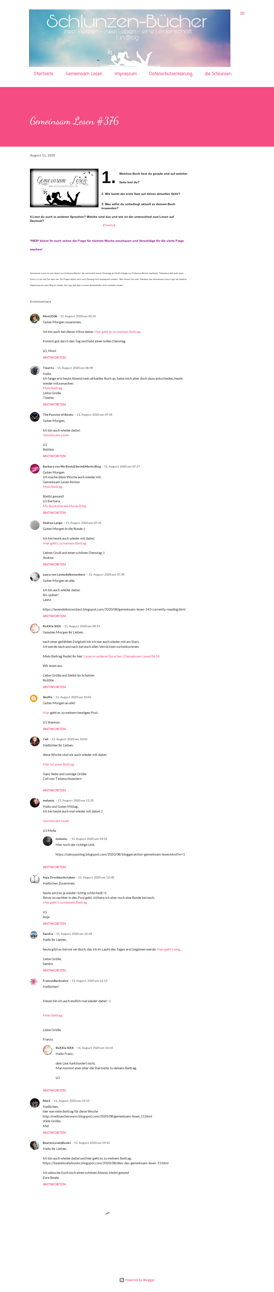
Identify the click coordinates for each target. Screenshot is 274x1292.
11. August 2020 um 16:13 (89, 980)
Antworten (54, 357)
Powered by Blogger (139, 1280)
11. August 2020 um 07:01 (94, 414)
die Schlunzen (218, 74)
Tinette (48, 368)
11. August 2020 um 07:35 (83, 523)
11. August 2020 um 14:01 (89, 839)
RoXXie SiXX (52, 626)
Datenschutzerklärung (170, 74)
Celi (45, 739)
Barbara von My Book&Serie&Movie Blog (72, 466)
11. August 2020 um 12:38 (96, 877)
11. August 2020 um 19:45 (92, 1143)
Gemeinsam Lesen (84, 74)
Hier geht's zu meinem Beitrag (65, 902)
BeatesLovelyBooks (57, 1143)
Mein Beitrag (52, 388)
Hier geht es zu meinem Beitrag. (117, 331)
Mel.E (47, 1100)
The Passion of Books (58, 414)
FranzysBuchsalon (55, 980)
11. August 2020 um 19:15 (71, 1100)
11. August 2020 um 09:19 (82, 626)
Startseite (43, 74)
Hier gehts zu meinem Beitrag (64, 543)
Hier (46, 712)
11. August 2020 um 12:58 (74, 934)
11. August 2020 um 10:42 (73, 697)
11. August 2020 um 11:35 (76, 800)
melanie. (49, 800)
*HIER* (34, 240)
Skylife (47, 697)
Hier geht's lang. (169, 949)
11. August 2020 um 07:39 (106, 574)
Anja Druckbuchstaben (59, 877)
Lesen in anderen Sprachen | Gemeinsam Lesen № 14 (121, 656)
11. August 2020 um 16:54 (95, 1048)
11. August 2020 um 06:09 (75, 368)
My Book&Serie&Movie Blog (64, 506)
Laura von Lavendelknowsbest (64, 574)
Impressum (126, 74)
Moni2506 (50, 316)
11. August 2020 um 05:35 (78, 316)
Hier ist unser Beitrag (58, 764)
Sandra (109, 225)
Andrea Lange (52, 523)
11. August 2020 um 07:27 (122, 466)
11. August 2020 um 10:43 (69, 739)
